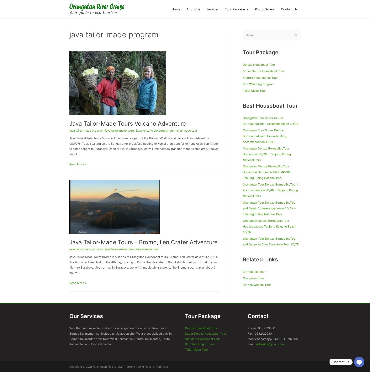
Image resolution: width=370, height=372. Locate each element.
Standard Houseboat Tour (260, 78)
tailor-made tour (186, 130)
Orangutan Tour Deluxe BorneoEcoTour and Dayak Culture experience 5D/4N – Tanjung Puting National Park (270, 208)
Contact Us (289, 9)
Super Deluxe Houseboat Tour (263, 71)
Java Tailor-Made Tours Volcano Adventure (127, 123)
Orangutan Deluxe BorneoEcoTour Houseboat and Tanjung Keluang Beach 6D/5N (269, 226)
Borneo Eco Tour (254, 272)
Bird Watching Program (258, 84)
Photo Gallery (265, 9)
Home (176, 9)
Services (212, 9)
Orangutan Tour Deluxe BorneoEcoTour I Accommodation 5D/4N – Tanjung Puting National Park (270, 190)
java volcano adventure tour (155, 130)
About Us (193, 9)
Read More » (78, 164)
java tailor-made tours (120, 130)
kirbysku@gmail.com (270, 344)
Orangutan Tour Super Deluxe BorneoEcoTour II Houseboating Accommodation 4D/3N (264, 136)
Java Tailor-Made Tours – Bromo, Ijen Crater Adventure (143, 242)
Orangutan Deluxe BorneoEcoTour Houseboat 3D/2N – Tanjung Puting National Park (267, 154)
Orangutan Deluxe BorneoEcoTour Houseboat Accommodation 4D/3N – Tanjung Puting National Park (267, 172)
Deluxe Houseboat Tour (259, 64)
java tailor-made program (86, 130)
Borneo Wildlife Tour (257, 285)
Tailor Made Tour (254, 90)
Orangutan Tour (253, 278)
